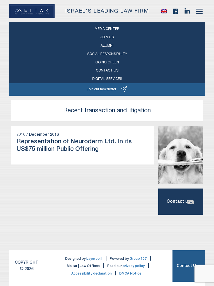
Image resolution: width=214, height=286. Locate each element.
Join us (107, 37)
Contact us (107, 70)
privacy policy (134, 266)
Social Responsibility (107, 54)
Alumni (107, 45)
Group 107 (138, 258)
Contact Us (187, 266)
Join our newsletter (101, 89)
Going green (107, 62)
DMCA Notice (130, 273)
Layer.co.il (94, 258)
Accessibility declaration (91, 273)
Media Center (107, 28)
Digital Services (107, 78)
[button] (164, 11)
